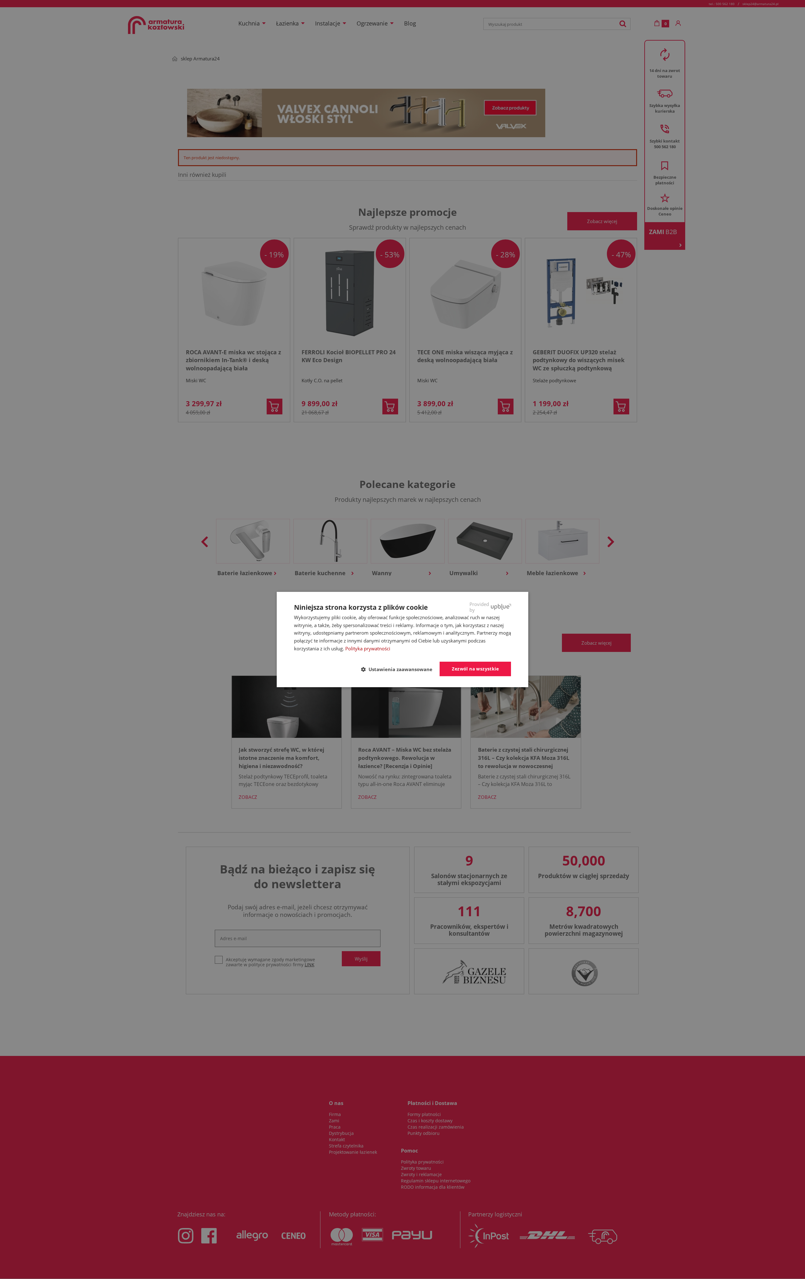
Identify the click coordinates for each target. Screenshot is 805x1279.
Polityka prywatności (367, 648)
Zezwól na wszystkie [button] (475, 669)
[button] (399, 669)
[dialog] (402, 639)
